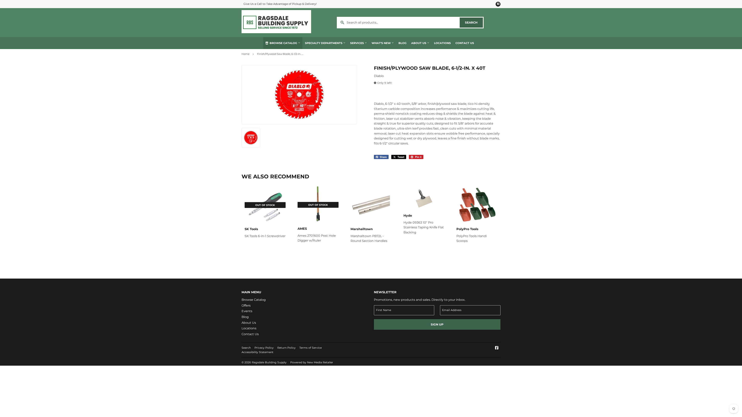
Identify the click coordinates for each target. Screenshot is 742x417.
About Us (419, 43)
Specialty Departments (324, 43)
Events (247, 311)
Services (357, 43)
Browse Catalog (283, 43)
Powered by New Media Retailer (311, 362)
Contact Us (464, 43)
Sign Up (437, 324)
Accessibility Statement (257, 352)
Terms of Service (310, 347)
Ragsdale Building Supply (269, 362)
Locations (442, 43)
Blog (402, 43)
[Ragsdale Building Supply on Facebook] (497, 348)
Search (474, 22)
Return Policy (286, 347)
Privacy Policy (264, 347)
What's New (381, 43)
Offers (246, 305)
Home (245, 53)
